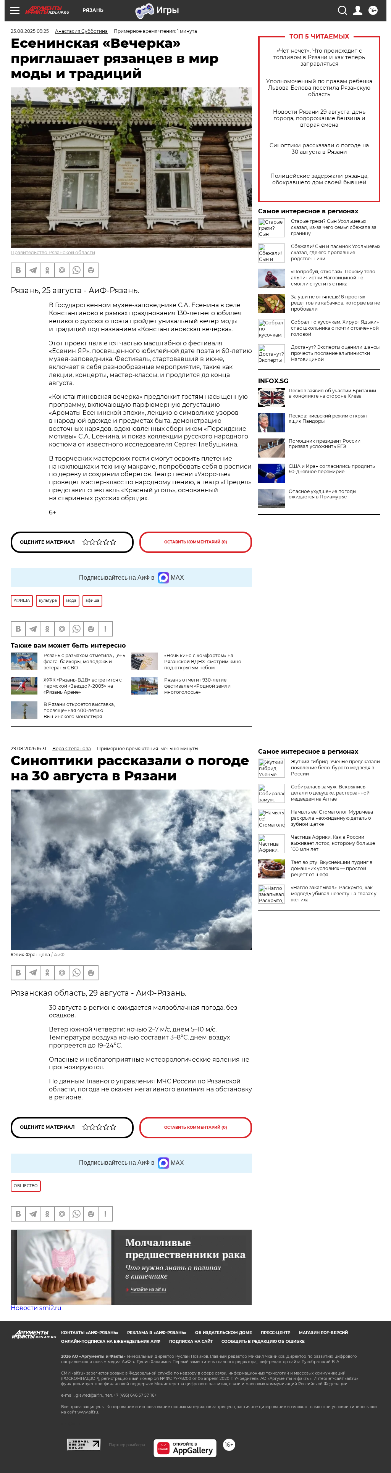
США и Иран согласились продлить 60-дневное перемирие (332, 469)
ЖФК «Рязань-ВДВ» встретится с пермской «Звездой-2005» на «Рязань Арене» (83, 686)
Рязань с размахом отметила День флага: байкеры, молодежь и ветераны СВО (84, 661)
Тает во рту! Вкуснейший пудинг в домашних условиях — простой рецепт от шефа (331, 868)
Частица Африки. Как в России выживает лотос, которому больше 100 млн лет (333, 843)
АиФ (59, 954)
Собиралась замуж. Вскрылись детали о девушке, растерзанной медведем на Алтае (330, 793)
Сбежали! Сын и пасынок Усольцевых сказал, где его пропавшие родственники (335, 252)
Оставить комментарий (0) (195, 542)
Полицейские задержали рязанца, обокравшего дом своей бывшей (319, 179)
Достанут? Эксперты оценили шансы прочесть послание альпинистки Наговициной (335, 353)
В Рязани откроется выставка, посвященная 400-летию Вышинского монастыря (79, 710)
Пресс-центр (275, 1332)
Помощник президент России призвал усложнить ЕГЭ (324, 443)
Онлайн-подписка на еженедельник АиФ (110, 1341)
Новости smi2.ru (36, 1308)
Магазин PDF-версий (323, 1332)
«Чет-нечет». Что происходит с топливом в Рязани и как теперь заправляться (319, 57)
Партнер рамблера (127, 1444)
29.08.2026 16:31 (28, 748)
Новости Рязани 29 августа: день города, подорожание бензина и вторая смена (319, 118)
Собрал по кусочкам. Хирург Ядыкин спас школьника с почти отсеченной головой (335, 328)
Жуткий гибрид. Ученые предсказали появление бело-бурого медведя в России (335, 768)
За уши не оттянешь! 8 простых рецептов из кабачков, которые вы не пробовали (335, 303)
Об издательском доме (223, 1332)
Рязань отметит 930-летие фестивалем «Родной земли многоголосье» (197, 686)
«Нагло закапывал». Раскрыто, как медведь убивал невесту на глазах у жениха (333, 893)
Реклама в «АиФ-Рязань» (156, 1332)
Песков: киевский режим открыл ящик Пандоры (328, 418)
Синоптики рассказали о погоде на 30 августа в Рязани (319, 148)
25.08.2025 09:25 (30, 31)
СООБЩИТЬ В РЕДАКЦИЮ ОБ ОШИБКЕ (263, 1341)
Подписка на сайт (191, 1341)
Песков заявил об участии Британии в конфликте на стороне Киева (332, 393)
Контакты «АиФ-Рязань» (89, 1332)
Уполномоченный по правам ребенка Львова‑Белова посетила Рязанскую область (319, 88)
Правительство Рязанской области (53, 252)
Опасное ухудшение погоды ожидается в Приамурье (322, 494)
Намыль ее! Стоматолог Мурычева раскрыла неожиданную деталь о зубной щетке (332, 818)
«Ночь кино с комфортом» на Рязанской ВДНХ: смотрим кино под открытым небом (202, 661)
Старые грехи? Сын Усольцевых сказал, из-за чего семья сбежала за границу (333, 227)
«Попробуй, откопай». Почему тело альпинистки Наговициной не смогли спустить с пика (333, 278)
